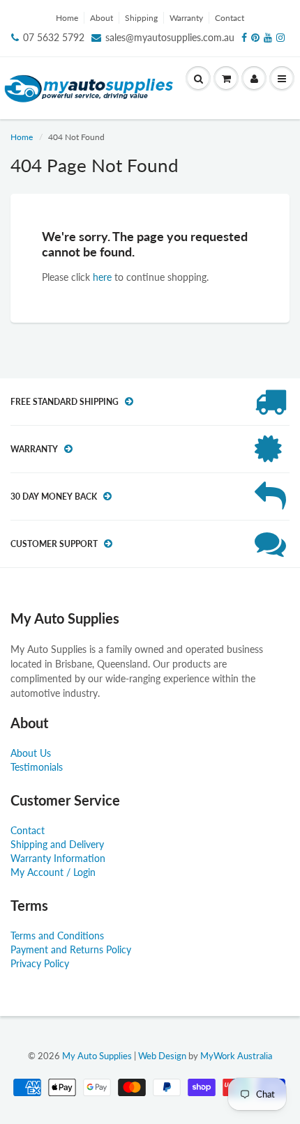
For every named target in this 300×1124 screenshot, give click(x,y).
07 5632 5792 (53, 37)
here (102, 277)
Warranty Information (57, 858)
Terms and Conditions (57, 935)
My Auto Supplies (97, 1055)
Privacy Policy (39, 963)
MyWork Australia (236, 1055)
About (101, 18)
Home (67, 18)
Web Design (162, 1055)
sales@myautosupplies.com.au (169, 37)
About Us (30, 753)
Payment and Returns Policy (70, 949)
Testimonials (36, 767)
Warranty (186, 18)
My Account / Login (53, 872)
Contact (229, 18)
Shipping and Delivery (57, 844)
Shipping (141, 18)
